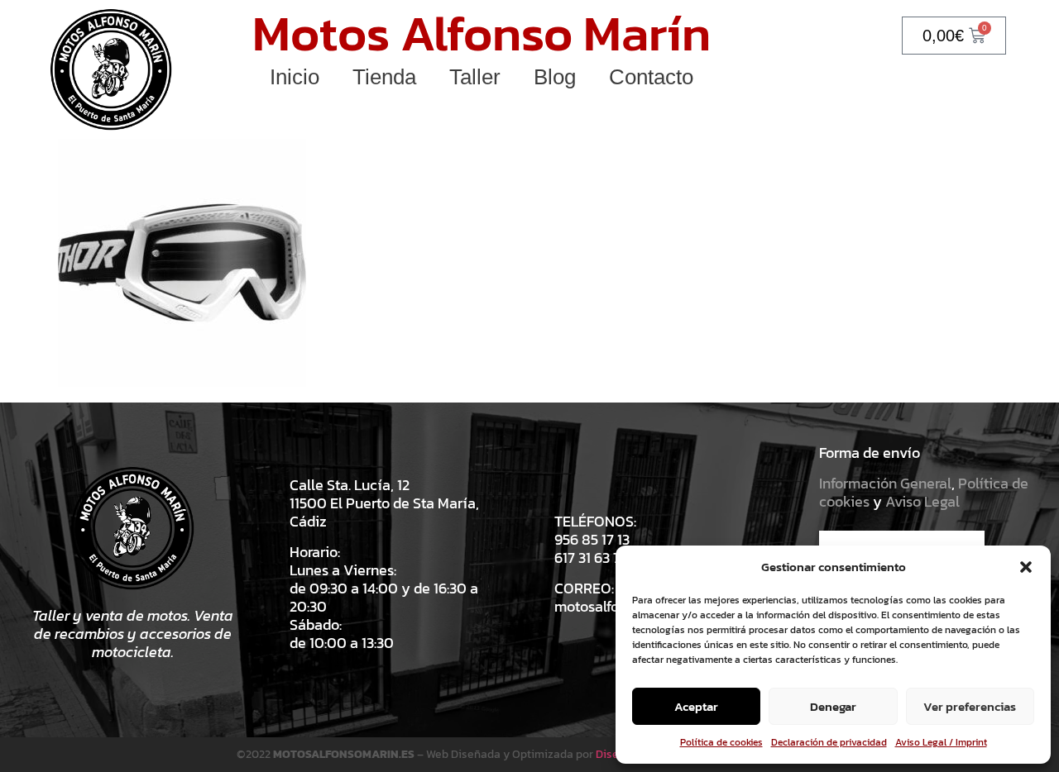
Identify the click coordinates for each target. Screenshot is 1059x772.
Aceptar (696, 706)
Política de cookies (721, 742)
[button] (1026, 567)
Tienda (384, 76)
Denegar (833, 706)
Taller (475, 76)
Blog (555, 76)
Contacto (651, 76)
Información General (885, 483)
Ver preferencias (969, 706)
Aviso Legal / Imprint (941, 742)
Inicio (294, 76)
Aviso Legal (922, 501)
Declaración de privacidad (829, 742)
